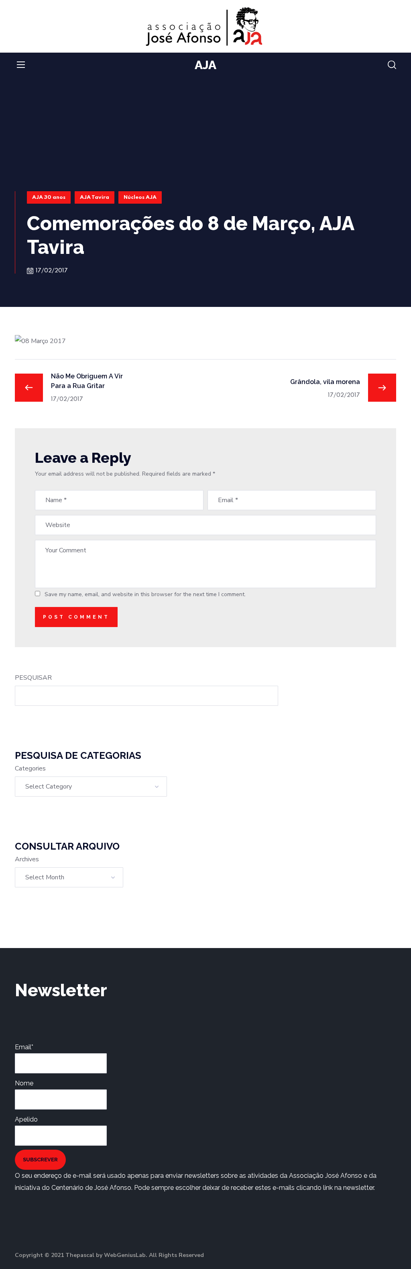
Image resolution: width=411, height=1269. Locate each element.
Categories (30, 768)
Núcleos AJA (140, 197)
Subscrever (40, 1160)
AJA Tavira (94, 197)
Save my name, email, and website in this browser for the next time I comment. (145, 594)
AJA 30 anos (48, 197)
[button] (392, 65)
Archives (27, 859)
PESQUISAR (33, 677)
